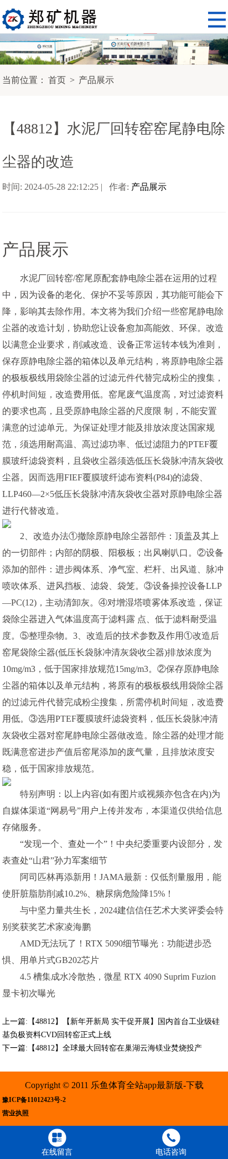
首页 (57, 80)
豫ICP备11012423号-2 (34, 1100)
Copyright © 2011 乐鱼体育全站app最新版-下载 (114, 1085)
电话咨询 (171, 1152)
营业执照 (15, 1113)
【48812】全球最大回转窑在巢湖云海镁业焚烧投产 (115, 1048)
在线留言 (57, 1152)
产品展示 (96, 80)
